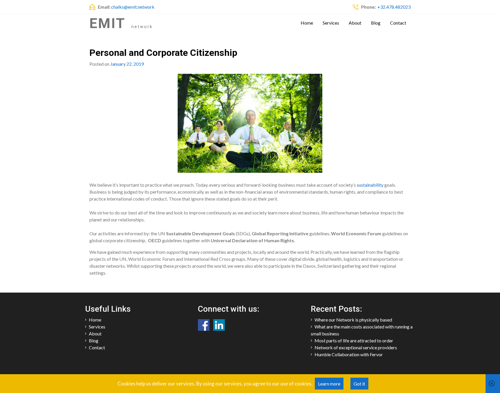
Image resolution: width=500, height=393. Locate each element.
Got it (359, 383)
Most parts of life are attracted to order (354, 340)
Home (307, 22)
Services (331, 22)
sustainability (370, 185)
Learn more (329, 383)
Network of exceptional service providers (356, 347)
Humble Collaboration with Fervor (349, 354)
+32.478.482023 (393, 7)
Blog (375, 22)
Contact (398, 22)
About (355, 22)
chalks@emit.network (133, 7)
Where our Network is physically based (353, 319)
